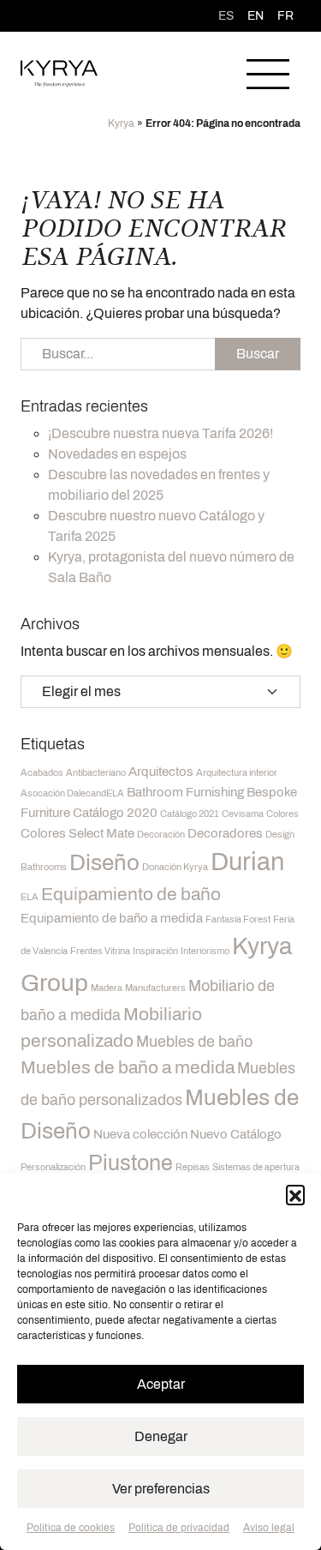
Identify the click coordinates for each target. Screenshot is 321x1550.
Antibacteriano (96, 773)
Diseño (104, 862)
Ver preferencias (161, 1488)
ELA (30, 897)
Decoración (161, 834)
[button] (295, 1194)
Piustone (130, 1163)
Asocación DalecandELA (72, 793)
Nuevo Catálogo (236, 1134)
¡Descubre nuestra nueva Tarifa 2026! (160, 433)
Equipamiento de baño (131, 894)
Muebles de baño (194, 1041)
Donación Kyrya (175, 867)
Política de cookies (71, 1528)
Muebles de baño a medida (128, 1067)
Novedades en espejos (117, 454)
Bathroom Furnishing (185, 792)
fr (285, 15)
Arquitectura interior (236, 773)
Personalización (53, 1167)
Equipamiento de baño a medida (112, 918)
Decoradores (225, 833)
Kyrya (121, 123)
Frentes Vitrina (100, 951)
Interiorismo (205, 951)
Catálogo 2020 (115, 813)
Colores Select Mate (77, 833)
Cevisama (243, 814)
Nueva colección (140, 1134)
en (255, 15)
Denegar (160, 1436)
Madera (106, 988)
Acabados (42, 773)
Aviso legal (268, 1528)
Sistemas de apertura (256, 1167)
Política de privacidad (178, 1528)
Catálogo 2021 (189, 814)
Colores (282, 814)
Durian (247, 861)
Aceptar (161, 1384)
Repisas (192, 1167)
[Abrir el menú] (267, 73)
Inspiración (155, 951)
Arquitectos (160, 771)
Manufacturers (155, 988)
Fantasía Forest (237, 919)
